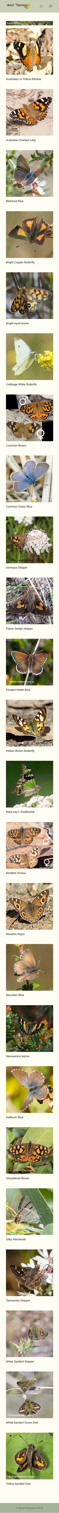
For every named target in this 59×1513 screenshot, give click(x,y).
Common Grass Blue (19, 506)
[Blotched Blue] (29, 173)
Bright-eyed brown (17, 323)
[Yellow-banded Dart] (29, 1456)
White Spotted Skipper (20, 1361)
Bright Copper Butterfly (20, 262)
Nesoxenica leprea (17, 1056)
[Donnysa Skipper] (29, 540)
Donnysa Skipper (17, 567)
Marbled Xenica (16, 873)
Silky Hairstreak (16, 1239)
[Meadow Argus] (29, 906)
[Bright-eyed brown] (29, 295)
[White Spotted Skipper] (29, 1333)
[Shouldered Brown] (29, 1150)
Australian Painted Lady (21, 140)
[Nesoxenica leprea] (29, 1028)
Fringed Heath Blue (18, 689)
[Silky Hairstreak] (29, 1211)
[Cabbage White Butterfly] (29, 356)
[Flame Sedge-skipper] (29, 601)
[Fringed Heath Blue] (29, 662)
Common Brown (16, 445)
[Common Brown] (29, 417)
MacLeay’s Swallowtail (20, 811)
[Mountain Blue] (29, 967)
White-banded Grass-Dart (22, 1422)
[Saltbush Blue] (29, 1089)
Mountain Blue (15, 995)
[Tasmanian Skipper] (29, 1272)
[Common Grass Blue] (29, 479)
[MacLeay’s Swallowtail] (29, 784)
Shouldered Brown (17, 1178)
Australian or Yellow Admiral (23, 79)
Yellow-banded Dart (18, 1483)
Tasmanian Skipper (18, 1300)
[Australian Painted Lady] (29, 112)
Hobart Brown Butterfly (20, 750)
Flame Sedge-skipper (19, 628)
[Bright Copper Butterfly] (29, 234)
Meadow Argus (15, 934)
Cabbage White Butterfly (21, 384)
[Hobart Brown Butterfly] (29, 723)
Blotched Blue (14, 201)
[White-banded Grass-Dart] (29, 1394)
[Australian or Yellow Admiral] (29, 51)
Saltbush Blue (14, 1117)
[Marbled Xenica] (29, 845)
